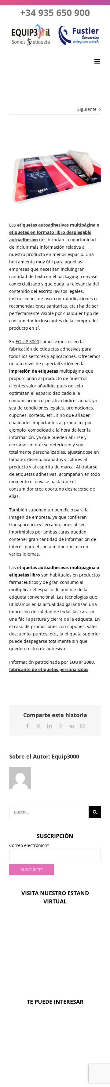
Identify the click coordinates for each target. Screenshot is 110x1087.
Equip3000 (65, 756)
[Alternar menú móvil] (97, 61)
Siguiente (87, 109)
